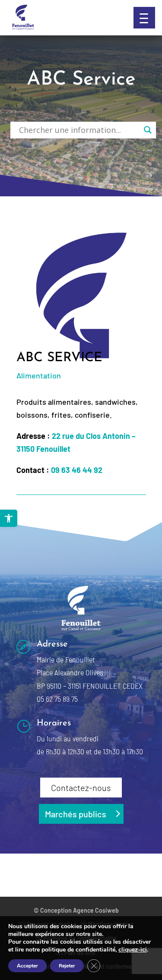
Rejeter (67, 965)
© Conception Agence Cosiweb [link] (76, 910)
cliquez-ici (132, 950)
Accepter (27, 965)
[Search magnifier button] (148, 130)
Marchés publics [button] (75, 814)
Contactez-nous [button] (81, 787)
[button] (144, 17)
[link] (8, 518)
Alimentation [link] (38, 375)
